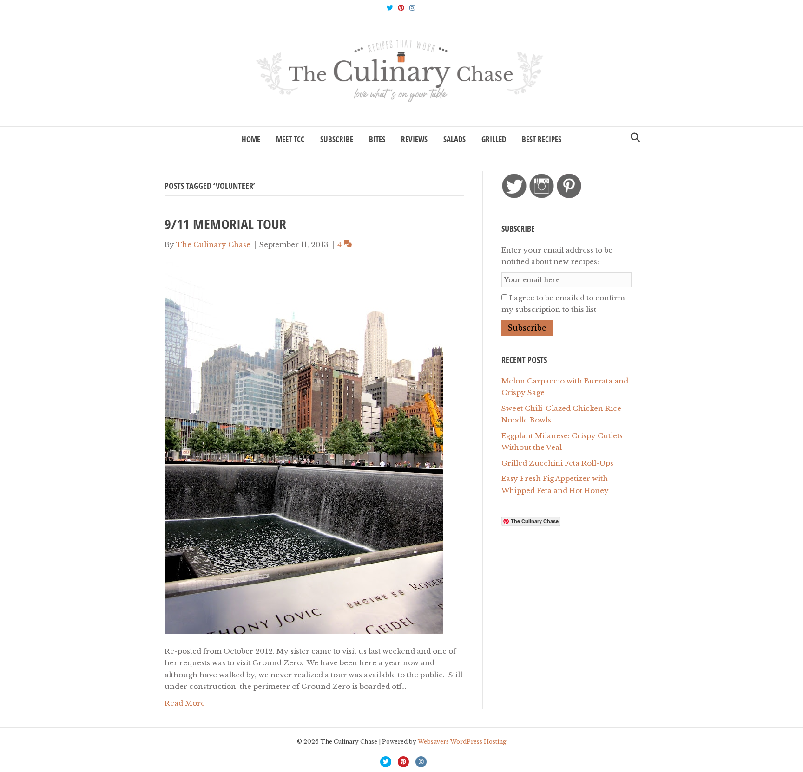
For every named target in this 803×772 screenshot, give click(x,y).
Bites (377, 139)
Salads (454, 139)
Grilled (493, 139)
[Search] (632, 137)
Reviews (414, 139)
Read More (185, 703)
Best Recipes (541, 139)
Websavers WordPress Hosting (462, 741)
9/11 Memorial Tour (225, 224)
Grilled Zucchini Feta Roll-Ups (557, 463)
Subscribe (336, 139)
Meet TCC (290, 139)
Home (251, 139)
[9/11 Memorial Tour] (304, 447)
